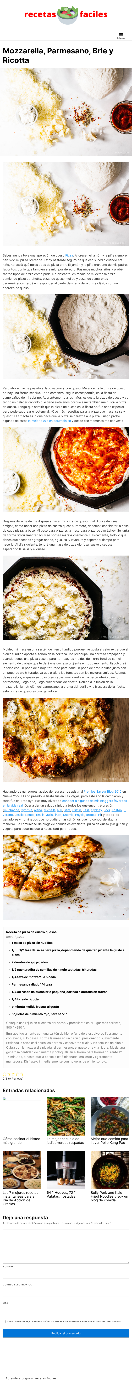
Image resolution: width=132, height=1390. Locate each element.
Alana (38, 810)
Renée (29, 815)
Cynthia (26, 810)
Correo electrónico (17, 1284)
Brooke (91, 815)
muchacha (11, 810)
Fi (99, 815)
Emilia (40, 815)
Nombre (8, 1266)
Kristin (76, 810)
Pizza (69, 255)
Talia (86, 810)
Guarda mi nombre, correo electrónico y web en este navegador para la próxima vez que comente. (64, 1321)
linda (57, 815)
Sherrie (68, 815)
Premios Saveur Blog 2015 (103, 791)
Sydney (96, 810)
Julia (49, 815)
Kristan (117, 810)
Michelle (50, 810)
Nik (59, 810)
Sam (67, 810)
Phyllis (79, 815)
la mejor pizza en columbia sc (49, 421)
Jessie (19, 815)
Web (5, 1302)
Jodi (107, 810)
